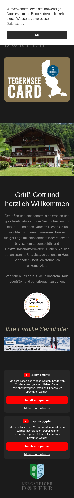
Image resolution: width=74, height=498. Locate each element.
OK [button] (37, 34)
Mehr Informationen (37, 408)
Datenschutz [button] (16, 23)
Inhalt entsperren (37, 400)
